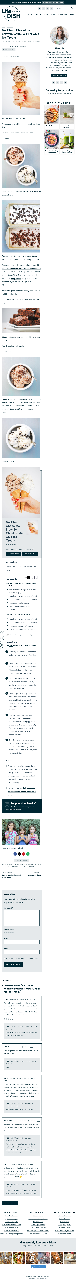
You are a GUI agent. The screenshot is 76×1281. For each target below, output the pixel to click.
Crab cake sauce (64, 1216)
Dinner (38, 15)
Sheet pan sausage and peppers (11, 1233)
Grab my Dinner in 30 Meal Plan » (53, 2)
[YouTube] (51, 8)
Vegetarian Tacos (34, 874)
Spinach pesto (64, 1219)
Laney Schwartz (9, 41)
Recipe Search (43, 1272)
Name (7, 938)
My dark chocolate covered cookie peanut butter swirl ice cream (22, 791)
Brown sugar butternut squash (38, 1230)
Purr (34, 1278)
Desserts (10, 27)
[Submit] (72, 9)
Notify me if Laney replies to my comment (22, 958)
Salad (46, 15)
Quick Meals (62, 15)
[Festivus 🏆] (44, 1258)
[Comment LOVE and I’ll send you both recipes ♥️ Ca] (57, 1258)
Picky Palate (16, 278)
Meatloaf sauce (64, 1227)
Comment (8, 908)
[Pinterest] (47, 8)
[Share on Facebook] (15, 854)
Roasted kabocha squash (38, 1233)
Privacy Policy (60, 1272)
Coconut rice (38, 1216)
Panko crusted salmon (11, 1230)
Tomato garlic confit (38, 1224)
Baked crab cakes (11, 1216)
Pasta (53, 15)
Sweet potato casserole (38, 1227)
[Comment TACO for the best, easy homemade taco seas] (32, 1258)
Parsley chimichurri (64, 1233)
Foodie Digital (44, 1278)
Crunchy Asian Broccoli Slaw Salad (11, 875)
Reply (33, 999)
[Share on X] (19, 854)
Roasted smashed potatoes (37, 1219)
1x (28, 578)
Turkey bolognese (64, 1224)
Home (3, 27)
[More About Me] (59, 35)
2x (32, 578)
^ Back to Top (14, 1272)
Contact (51, 1272)
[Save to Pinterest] (24, 854)
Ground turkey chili (11, 1222)
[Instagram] (43, 8)
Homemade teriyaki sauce (64, 1230)
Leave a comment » (28, 866)
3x (36, 578)
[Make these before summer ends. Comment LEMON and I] (70, 1258)
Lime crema (64, 1222)
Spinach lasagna (12, 1219)
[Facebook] (39, 8)
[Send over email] (28, 854)
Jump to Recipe (9, 49)
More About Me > (59, 75)
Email (7, 948)
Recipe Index (33, 1272)
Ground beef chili (11, 1227)
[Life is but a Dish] (11, 14)
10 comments (9, 43)
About (71, 15)
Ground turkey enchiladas (11, 1224)
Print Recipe (14, 554)
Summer (25, 860)
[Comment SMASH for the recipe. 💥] (19, 1258)
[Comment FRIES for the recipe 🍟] (6, 1258)
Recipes (30, 15)
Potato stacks (38, 1222)
